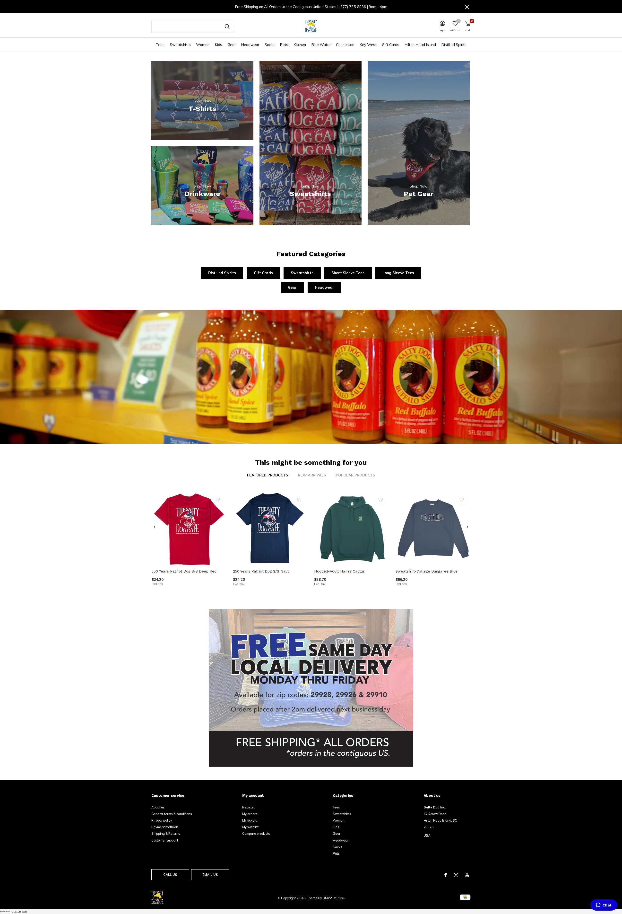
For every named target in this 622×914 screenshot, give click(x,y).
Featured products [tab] (267, 475)
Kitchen (300, 44)
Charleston (345, 44)
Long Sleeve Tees (398, 272)
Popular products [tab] (355, 475)
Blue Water (321, 44)
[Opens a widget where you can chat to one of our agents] (603, 905)
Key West (368, 44)
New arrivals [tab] (312, 475)
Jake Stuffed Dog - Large (174, 898)
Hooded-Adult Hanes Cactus (339, 571)
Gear (231, 44)
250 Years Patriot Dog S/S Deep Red (184, 571)
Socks (270, 44)
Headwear (250, 44)
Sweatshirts (180, 44)
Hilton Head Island (420, 44)
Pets (284, 44)
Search (227, 27)
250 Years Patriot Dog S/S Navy (261, 571)
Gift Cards (390, 44)
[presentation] (154, 527)
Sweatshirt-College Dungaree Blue (427, 571)
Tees (160, 44)
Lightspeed (20, 911)
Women (202, 44)
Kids (218, 44)
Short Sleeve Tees (347, 272)
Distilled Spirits (453, 44)
